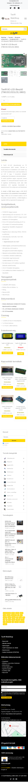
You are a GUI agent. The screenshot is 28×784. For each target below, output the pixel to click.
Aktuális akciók (6, 643)
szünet (22, 619)
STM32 (13, 619)
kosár (4, 615)
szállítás (18, 619)
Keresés (14, 440)
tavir (4, 621)
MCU (21, 615)
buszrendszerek (6, 613)
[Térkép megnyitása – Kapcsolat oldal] (14, 729)
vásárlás (16, 621)
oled (24, 617)
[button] (24, 53)
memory (5, 617)
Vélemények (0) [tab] (8, 154)
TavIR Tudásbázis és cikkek (10, 648)
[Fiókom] (11, 33)
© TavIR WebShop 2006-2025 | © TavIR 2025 (14, 776)
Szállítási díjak (6, 670)
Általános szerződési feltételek (11, 663)
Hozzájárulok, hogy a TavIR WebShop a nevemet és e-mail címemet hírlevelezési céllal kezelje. (13, 694)
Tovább (21, 353)
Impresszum (6, 650)
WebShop (22, 621)
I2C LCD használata (7, 311)
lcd (18, 615)
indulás (17, 613)
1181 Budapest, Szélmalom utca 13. (11, 720)
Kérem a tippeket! (6, 697)
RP (6, 619)
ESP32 (13, 613)
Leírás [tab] (5, 144)
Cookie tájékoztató (7, 667)
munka (9, 617)
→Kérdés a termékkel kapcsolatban (11, 126)
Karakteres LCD (13, 131)
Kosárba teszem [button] (7, 353)
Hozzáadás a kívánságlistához (11, 104)
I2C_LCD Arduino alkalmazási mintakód (13, 309)
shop (9, 619)
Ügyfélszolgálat (6, 669)
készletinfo (13, 615)
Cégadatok (5, 661)
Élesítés (5, 624)
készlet (8, 615)
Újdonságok (5, 645)
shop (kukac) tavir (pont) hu (13, 714)
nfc (17, 617)
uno (13, 621)
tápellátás (8, 621)
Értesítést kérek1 (7, 121)
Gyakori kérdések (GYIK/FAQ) (10, 652)
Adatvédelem (6, 665)
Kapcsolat (5, 641)
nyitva (20, 617)
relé (4, 619)
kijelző (21, 613)
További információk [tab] (9, 149)
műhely (13, 617)
